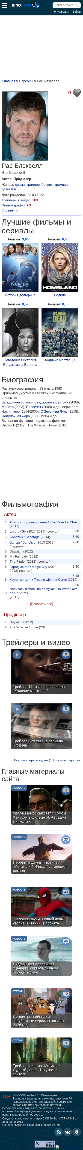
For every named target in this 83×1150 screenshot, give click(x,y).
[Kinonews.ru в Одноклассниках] (76, 1132)
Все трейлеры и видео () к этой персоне (47, 760)
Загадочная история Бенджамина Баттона (20, 362)
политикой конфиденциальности (23, 1111)
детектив (9, 189)
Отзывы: (10, 210)
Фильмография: (16, 205)
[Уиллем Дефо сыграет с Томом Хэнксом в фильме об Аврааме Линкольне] (41, 805)
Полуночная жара (16, 416)
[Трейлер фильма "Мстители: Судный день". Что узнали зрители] (41, 1058)
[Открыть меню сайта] (4, 6)
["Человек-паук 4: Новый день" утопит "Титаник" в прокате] (41, 907)
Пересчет (33, 407)
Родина (60, 295)
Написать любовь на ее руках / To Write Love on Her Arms (43, 591)
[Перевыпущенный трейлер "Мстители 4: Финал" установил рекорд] (41, 854)
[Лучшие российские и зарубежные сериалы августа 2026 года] (41, 1008)
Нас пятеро (11, 411)
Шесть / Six (18, 531)
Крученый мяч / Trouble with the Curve (38, 579)
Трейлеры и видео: (20, 200)
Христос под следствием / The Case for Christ (44, 522)
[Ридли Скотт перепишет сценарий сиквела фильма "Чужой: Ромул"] (41, 956)
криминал (62, 184)
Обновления (49, 1095)
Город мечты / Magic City (28, 567)
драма (20, 184)
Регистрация (61, 11)
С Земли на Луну (54, 411)
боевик (47, 184)
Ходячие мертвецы (60, 360)
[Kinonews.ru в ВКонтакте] (67, 1132)
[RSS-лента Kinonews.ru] (58, 1132)
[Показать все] (41, 604)
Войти (77, 11)
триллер (33, 184)
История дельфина (20, 295)
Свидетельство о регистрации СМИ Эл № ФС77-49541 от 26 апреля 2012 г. (40, 1120)
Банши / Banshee (23, 542)
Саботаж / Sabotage (25, 537)
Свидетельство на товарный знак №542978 (31, 1125)
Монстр (8, 407)
